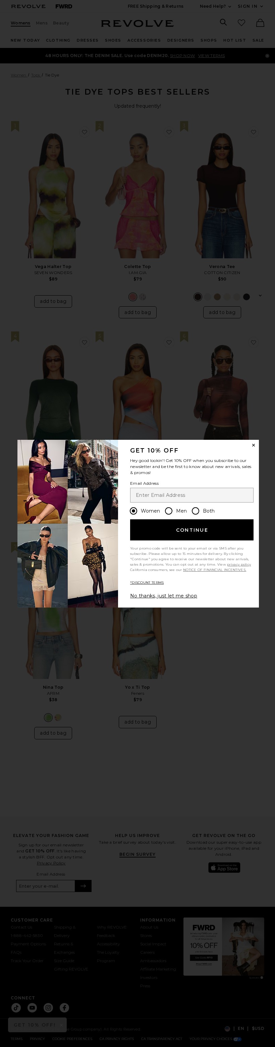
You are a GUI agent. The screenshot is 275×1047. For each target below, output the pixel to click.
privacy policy (239, 564)
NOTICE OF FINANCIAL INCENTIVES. (214, 570)
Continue (192, 530)
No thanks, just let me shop (163, 596)
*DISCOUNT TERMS (147, 582)
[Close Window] (253, 445)
